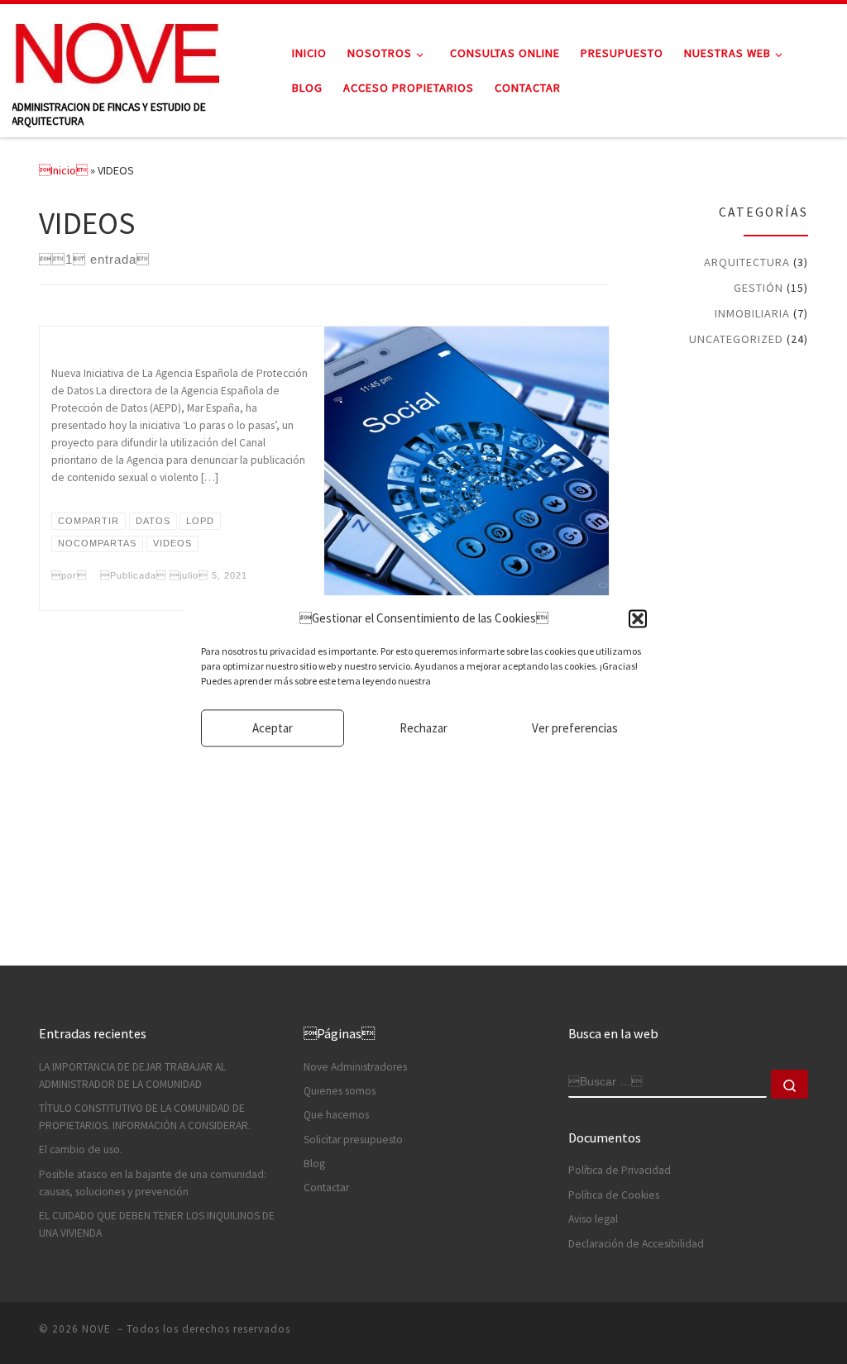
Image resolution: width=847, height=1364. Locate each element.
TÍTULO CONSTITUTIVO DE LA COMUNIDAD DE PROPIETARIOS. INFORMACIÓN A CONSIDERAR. (145, 1117)
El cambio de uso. (80, 1149)
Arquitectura (747, 262)
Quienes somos (340, 1091)
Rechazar (423, 728)
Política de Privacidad (619, 1170)
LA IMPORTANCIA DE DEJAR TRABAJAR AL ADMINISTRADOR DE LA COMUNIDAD (132, 1075)
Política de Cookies (613, 1195)
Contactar (326, 1187)
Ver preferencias (575, 728)
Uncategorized (736, 338)
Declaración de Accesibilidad (636, 1244)
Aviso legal (593, 1219)
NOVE (98, 1329)
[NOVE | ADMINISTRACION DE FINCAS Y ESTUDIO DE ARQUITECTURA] (115, 50)
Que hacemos (336, 1115)
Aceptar (272, 728)
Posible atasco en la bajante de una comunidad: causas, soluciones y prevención (152, 1183)
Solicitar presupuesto (353, 1140)
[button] (637, 618)
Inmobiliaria (752, 313)
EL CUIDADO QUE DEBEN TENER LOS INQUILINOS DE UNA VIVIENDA (157, 1224)
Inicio (63, 170)
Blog (314, 1164)
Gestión (758, 287)
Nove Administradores (355, 1067)
